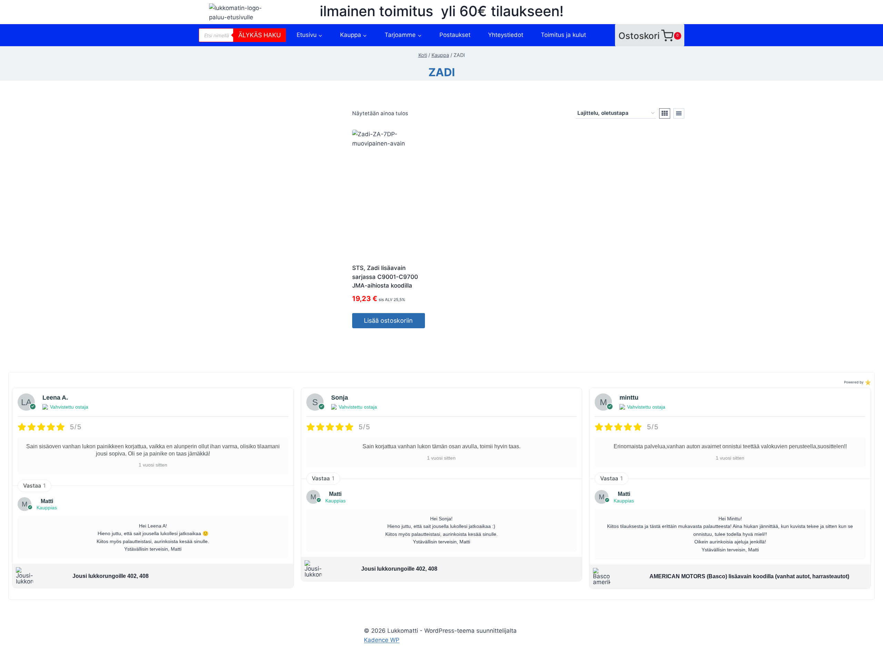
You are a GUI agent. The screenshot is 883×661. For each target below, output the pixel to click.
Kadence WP (381, 640)
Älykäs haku (259, 35)
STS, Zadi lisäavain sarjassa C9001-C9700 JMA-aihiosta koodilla (385, 276)
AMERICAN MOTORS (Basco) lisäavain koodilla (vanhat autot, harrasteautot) (749, 576)
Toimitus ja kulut (563, 34)
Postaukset (454, 34)
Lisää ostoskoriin (388, 320)
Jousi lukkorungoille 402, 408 (110, 576)
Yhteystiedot (505, 34)
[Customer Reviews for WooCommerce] (867, 382)
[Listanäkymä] (678, 113)
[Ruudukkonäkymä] (664, 113)
